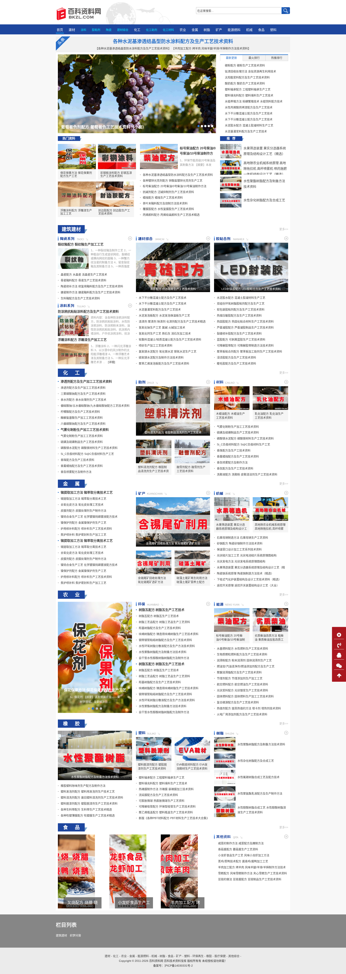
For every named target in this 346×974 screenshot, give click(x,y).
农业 (183, 30)
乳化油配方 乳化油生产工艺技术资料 (269, 415)
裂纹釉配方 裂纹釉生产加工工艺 (81, 244)
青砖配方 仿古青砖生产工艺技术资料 (173, 288)
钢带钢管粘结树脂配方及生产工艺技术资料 (165, 640)
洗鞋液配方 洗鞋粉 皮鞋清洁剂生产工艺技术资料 (247, 474)
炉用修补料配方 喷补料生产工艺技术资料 (86, 528)
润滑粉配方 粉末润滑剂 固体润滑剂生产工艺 (244, 660)
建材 (72, 30)
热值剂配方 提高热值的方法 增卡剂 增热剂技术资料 (249, 708)
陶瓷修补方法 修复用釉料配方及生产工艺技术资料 (92, 286)
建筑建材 (61, 935)
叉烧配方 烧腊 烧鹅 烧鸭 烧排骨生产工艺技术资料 (185, 902)
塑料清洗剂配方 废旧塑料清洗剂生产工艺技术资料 (92, 797)
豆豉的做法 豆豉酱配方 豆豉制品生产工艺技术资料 (249, 879)
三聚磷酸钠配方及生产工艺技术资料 (83, 393)
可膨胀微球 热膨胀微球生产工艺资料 (161, 800)
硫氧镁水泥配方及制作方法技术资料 (161, 357)
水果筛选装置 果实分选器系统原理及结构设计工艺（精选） (231, 527)
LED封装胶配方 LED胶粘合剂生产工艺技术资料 (251, 288)
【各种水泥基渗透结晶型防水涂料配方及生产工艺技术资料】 (133, 48)
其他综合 (233, 956)
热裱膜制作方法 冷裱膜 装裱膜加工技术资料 (166, 789)
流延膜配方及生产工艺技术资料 (158, 794)
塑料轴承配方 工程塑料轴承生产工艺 (248, 89)
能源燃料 (234, 30)
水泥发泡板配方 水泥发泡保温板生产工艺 (164, 315)
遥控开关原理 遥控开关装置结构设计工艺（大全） (248, 585)
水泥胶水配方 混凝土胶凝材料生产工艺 (249, 125)
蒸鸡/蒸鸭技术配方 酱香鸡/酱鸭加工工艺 (243, 861)
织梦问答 (75, 935)
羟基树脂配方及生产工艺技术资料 (160, 628)
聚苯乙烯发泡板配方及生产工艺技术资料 (164, 363)
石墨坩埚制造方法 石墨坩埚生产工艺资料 (242, 537)
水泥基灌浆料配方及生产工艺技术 (246, 131)
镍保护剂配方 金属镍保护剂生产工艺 (83, 522)
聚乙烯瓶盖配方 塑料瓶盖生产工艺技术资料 (166, 812)
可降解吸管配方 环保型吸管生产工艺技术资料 (167, 806)
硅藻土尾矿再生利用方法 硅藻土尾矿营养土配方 (192, 580)
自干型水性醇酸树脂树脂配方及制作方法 (164, 658)
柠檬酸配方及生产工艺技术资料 (80, 411)
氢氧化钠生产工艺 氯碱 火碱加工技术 (162, 327)
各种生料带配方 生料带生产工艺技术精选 (86, 809)
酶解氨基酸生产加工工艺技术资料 (82, 417)
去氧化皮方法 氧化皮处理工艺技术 (82, 504)
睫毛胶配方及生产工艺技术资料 (236, 363)
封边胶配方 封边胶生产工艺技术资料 (114, 212)
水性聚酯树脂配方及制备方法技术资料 (162, 652)
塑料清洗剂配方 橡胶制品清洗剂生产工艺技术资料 (173, 432)
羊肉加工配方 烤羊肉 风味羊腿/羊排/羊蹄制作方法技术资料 (82, 902)
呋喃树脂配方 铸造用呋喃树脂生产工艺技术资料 (168, 634)
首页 (60, 30)
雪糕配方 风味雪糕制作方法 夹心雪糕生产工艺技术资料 (134, 902)
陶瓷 (109, 29)
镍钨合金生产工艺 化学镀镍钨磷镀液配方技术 (89, 516)
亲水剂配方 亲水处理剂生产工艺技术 (83, 399)
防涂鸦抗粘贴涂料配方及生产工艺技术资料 (88, 311)
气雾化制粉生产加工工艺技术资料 (85, 429)
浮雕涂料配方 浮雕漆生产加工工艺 (76, 212)
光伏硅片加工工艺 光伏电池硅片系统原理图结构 (247, 555)
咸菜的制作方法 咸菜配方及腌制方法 (241, 843)
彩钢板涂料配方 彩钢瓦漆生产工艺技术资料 (116, 174)
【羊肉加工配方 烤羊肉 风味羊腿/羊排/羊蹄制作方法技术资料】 (211, 48)
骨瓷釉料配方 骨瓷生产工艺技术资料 (83, 280)
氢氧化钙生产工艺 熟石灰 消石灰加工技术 (165, 333)
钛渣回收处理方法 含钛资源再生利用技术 (250, 71)
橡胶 (209, 956)
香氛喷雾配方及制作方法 (76, 471)
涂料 (83, 29)
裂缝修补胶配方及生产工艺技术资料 (239, 333)
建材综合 (122, 29)
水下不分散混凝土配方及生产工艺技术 (249, 113)
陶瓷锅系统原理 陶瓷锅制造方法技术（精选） (245, 573)
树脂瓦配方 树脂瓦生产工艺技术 (161, 610)
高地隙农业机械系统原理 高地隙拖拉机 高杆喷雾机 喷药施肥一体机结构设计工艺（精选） (265, 168)
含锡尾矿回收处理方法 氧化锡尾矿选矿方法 (173, 543)
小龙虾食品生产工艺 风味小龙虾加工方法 (243, 855)
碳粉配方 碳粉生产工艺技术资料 (245, 65)
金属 (195, 30)
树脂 (207, 30)
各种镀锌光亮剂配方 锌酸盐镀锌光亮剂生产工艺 (172, 180)
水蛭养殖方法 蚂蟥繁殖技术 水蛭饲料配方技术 (254, 101)
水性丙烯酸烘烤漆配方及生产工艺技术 (249, 107)
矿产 (219, 30)
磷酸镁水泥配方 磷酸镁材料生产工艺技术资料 (89, 447)
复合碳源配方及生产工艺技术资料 (238, 702)
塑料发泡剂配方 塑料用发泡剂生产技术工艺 (88, 791)
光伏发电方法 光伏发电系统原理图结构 (241, 561)
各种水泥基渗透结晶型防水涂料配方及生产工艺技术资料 (173, 41)
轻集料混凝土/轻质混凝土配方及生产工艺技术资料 (170, 339)
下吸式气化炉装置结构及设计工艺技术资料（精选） (249, 579)
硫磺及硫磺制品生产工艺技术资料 (82, 441)
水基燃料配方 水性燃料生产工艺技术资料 (242, 648)
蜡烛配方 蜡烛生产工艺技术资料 (163, 197)
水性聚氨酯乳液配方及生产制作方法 (259, 793)
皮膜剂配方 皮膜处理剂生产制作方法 (83, 510)
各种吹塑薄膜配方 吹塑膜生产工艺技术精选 (88, 815)
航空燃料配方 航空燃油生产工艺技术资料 (242, 684)
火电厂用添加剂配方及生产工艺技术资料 (242, 714)
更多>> (283, 229)
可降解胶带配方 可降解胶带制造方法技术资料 (245, 345)
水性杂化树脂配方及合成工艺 (264, 200)
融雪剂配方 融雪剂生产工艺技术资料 (191, 469)
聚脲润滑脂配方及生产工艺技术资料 (239, 672)
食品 (261, 30)
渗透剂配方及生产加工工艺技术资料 (86, 381)
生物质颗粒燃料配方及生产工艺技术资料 (242, 654)
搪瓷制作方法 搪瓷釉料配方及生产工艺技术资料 (90, 292)
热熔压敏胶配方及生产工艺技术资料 (239, 315)
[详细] (111, 362)
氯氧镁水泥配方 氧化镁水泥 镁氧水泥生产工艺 (167, 351)
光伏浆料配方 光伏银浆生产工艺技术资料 (242, 690)
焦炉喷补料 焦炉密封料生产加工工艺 (83, 534)
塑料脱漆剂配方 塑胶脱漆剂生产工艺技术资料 (89, 803)
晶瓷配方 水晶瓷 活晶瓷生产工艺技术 (84, 274)
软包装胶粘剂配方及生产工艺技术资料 (241, 309)
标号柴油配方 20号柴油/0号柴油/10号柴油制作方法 (198, 153)
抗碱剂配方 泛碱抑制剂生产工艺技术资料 (168, 192)
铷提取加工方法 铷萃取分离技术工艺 (87, 492)
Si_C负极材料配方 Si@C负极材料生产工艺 (87, 453)
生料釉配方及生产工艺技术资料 (80, 298)
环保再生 (198, 956)
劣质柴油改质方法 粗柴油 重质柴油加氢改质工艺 (269, 638)
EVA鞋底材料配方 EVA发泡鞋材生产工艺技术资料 (192, 766)
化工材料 (168, 29)
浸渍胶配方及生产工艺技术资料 (236, 357)
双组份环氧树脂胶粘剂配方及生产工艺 (241, 303)
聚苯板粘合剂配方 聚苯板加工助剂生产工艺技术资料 (249, 351)
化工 (137, 30)
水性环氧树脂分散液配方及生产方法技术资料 (167, 646)
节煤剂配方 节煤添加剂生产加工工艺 (240, 678)
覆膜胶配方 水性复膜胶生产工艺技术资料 (168, 209)
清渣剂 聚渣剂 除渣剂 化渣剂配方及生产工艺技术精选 (172, 321)
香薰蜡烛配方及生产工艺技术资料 (82, 465)
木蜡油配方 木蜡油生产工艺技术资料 (230, 415)
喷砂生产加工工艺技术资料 (155, 345)
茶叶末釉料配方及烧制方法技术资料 (165, 203)
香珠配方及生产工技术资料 (77, 459)
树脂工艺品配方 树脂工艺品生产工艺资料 (164, 622)
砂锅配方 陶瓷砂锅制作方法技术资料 (240, 543)
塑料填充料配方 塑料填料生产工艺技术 (249, 95)
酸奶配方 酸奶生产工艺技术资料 (245, 83)
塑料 (273, 30)
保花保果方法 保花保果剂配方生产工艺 (76, 174)
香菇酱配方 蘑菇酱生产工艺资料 (238, 849)
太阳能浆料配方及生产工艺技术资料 (247, 77)
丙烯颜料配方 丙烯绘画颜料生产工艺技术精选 (171, 214)
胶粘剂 (96, 29)
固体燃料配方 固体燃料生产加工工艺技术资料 (245, 696)
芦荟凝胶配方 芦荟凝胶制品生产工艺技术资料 (245, 327)
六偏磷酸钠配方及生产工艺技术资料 (83, 423)
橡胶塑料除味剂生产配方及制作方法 (83, 785)
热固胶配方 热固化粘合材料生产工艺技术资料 (245, 321)
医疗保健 (220, 956)
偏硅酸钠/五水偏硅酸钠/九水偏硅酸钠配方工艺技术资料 (95, 405)
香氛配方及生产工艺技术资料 (235, 468)
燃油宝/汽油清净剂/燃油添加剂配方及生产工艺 (246, 666)
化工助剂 (151, 29)
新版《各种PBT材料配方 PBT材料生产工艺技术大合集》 (174, 818)
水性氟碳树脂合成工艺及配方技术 (258, 777)
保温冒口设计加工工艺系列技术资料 (239, 549)
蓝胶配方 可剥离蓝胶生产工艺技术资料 (241, 339)
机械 (249, 30)
